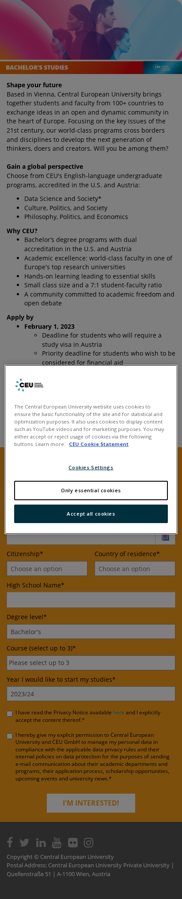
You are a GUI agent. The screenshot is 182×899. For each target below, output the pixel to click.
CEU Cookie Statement (99, 444)
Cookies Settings (90, 467)
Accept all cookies (91, 513)
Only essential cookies (91, 490)
